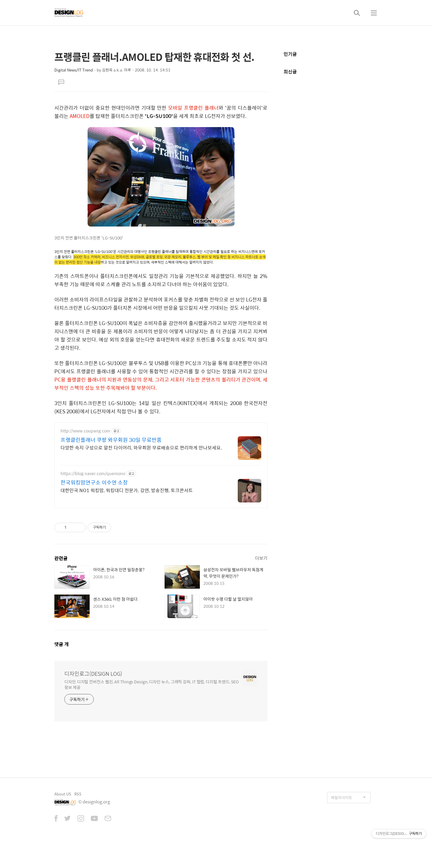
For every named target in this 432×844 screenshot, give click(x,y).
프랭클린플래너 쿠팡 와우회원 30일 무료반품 (111, 439)
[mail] (108, 819)
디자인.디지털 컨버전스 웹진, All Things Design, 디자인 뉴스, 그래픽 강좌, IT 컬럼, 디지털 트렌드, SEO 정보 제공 (151, 684)
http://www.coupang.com (85, 430)
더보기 (261, 558)
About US (62, 794)
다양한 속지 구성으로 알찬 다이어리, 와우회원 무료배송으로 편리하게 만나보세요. (141, 447)
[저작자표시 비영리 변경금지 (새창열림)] (119, 527)
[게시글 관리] (79, 527)
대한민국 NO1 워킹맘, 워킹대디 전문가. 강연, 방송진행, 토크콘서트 (127, 490)
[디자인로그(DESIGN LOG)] (69, 12)
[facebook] (56, 819)
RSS (77, 794)
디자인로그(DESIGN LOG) (93, 673)
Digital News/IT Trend (73, 70)
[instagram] (81, 819)
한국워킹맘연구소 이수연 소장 (94, 482)
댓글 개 (61, 644)
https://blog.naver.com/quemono (93, 473)
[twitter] (67, 819)
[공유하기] (72, 527)
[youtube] (94, 819)
